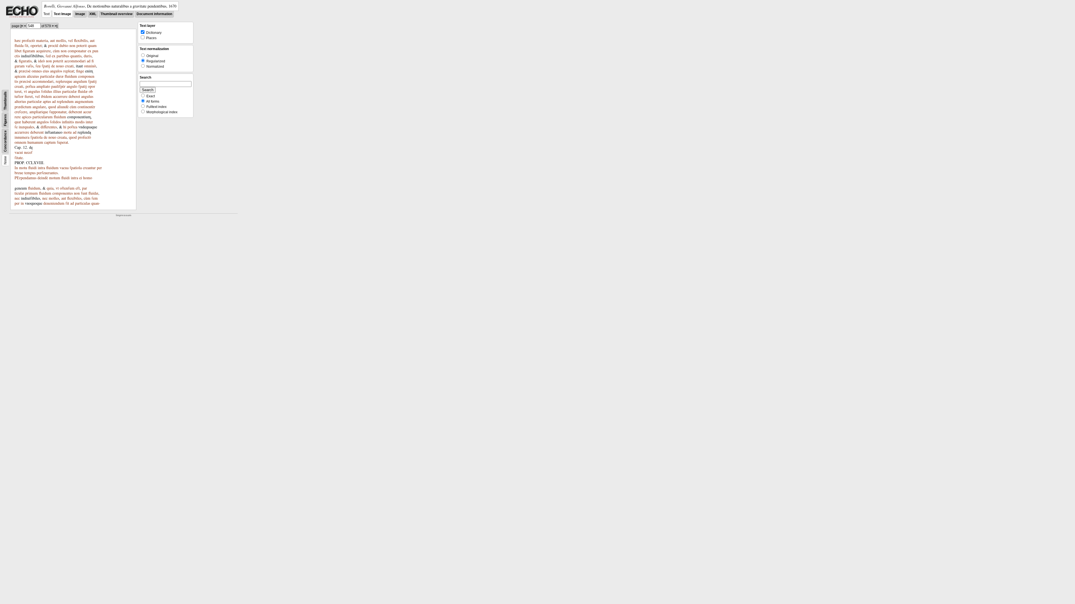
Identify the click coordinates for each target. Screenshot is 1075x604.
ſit (26, 45)
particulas (82, 203)
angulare (39, 106)
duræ (60, 76)
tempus (30, 172)
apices (26, 116)
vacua (64, 167)
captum (50, 142)
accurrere (60, 96)
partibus (63, 55)
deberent (75, 111)
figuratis (25, 60)
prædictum (23, 106)
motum (54, 177)
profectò (28, 40)
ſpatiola (37, 137)
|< (21, 26)
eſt (78, 188)
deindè (43, 177)
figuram (29, 50)
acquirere (43, 50)
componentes (62, 193)
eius (46, 71)
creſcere (21, 111)
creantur (89, 167)
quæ (18, 121)
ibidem (46, 96)
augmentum (84, 101)
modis (80, 121)
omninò (90, 66)
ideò (41, 60)
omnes (37, 71)
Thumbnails (5, 100)
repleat (68, 71)
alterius (20, 101)
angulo (72, 86)
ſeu (38, 66)
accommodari (75, 60)
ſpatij (46, 66)
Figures (5, 120)
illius (57, 91)
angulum (80, 81)
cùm (56, 50)
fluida (19, 45)
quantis (75, 55)
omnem (20, 142)
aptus (47, 101)
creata (62, 137)
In (16, 167)
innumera (22, 137)
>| (56, 26)
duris (88, 55)
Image (80, 14)
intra (41, 167)
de (53, 66)
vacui (19, 152)
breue (19, 172)
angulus (34, 91)
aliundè (63, 106)
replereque (64, 81)
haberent (29, 121)
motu (68, 132)
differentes (49, 126)
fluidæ (83, 91)
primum (31, 193)
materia (42, 40)
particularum (42, 116)
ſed (48, 55)
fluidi (32, 167)
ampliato (43, 86)
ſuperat (62, 142)
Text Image (62, 14)
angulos (56, 71)
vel (70, 40)
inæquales (26, 126)
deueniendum (53, 203)
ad (88, 60)
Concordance (5, 141)
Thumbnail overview (116, 14)
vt (25, 91)
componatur (77, 50)
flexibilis (81, 40)
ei (80, 177)
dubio (63, 45)
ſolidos (55, 121)
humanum (35, 142)
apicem (20, 76)
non (72, 45)
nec (17, 198)
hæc (18, 40)
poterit (81, 45)
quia (50, 188)
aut (52, 40)
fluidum (71, 76)
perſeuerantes (47, 172)
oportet (36, 45)
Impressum (123, 215)
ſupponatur (57, 111)
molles (54, 198)
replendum (65, 101)
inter (89, 121)
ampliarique (38, 111)
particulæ (47, 76)
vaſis (29, 66)
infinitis (68, 121)
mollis (61, 40)
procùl (53, 45)
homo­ (87, 177)
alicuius (33, 76)
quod (52, 106)
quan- (95, 203)
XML (92, 14)
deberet (74, 96)
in (22, 203)
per (99, 167)
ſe (16, 126)
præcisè (25, 71)
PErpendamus (25, 177)
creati (69, 66)
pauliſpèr (58, 86)
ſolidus (46, 91)
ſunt (84, 193)
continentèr (86, 106)
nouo (60, 66)
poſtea (30, 86)
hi (64, 126)
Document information (154, 14)
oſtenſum (67, 188)
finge (80, 71)
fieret (29, 96)
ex (89, 50)
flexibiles (74, 198)
